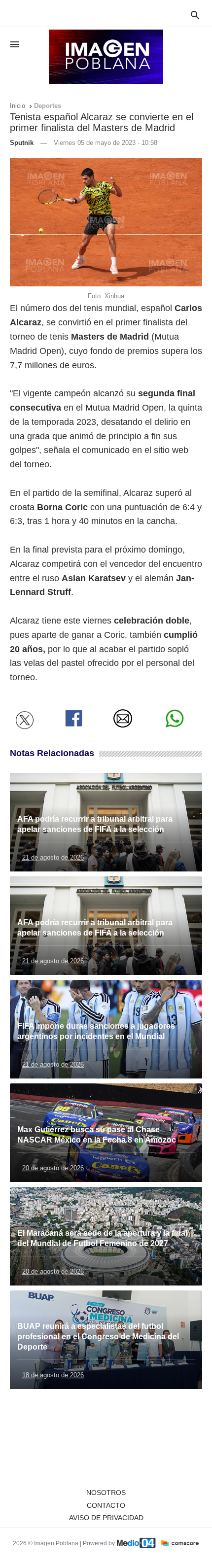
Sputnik (22, 142)
